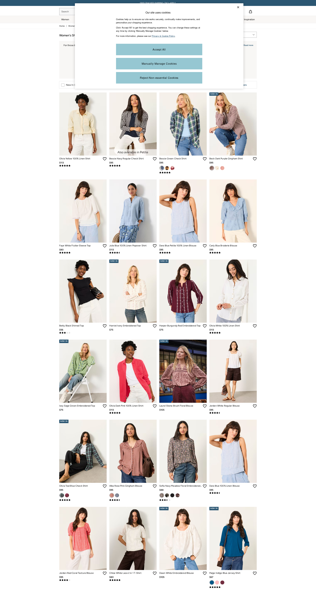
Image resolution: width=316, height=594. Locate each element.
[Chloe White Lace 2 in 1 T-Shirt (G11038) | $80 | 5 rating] (133, 580)
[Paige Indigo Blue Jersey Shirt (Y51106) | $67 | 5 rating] (233, 587)
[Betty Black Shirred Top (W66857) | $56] (83, 291)
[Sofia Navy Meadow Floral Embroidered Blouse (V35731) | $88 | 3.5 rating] (183, 500)
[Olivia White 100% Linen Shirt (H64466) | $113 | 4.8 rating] (233, 333)
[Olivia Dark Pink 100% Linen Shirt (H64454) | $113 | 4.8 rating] (133, 413)
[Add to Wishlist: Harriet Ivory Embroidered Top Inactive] (155, 326)
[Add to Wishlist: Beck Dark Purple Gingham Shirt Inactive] (255, 159)
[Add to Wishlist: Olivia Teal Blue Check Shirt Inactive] (105, 486)
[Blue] (117, 495)
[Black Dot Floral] (167, 495)
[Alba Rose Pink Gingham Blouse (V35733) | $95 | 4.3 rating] (133, 500)
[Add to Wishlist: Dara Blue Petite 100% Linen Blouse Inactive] (205, 246)
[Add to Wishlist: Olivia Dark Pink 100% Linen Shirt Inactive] (155, 406)
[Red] (172, 168)
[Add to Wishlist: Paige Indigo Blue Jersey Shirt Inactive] (255, 573)
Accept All (159, 49)
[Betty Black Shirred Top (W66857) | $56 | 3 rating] (83, 333)
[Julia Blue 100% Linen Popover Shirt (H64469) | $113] (133, 211)
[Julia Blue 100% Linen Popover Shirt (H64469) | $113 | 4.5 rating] (133, 252)
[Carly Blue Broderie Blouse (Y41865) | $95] (233, 211)
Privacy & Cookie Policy (163, 35)
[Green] (162, 168)
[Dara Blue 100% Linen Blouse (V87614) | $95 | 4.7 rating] (233, 493)
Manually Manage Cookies (159, 63)
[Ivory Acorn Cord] (217, 168)
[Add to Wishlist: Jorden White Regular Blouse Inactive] (255, 406)
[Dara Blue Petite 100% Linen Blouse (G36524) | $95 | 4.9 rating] (183, 252)
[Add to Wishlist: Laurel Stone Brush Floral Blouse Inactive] (205, 406)
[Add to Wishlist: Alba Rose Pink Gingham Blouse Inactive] (155, 486)
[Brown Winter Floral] (178, 495)
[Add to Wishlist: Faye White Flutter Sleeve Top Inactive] (105, 246)
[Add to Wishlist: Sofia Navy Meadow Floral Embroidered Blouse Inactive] (205, 486)
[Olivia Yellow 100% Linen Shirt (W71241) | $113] (83, 124)
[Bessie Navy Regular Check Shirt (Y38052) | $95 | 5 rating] (133, 165)
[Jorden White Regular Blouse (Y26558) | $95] (233, 371)
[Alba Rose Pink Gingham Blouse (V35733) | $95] (133, 451)
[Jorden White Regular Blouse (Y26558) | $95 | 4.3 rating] (233, 413)
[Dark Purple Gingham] (212, 168)
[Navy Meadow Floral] (162, 495)
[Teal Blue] (62, 495)
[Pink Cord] (222, 168)
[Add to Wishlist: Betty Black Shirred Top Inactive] (105, 326)
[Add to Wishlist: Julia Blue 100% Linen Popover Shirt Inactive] (155, 246)
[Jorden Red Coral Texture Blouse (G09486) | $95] (83, 538)
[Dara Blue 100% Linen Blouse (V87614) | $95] (233, 451)
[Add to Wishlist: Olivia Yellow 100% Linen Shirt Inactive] (105, 159)
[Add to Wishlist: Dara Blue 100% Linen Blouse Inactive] (255, 486)
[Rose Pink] (112, 495)
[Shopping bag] (250, 11)
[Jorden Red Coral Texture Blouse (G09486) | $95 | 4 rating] (83, 580)
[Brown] (167, 168)
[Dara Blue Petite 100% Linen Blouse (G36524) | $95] (183, 211)
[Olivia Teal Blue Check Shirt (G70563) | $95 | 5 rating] (83, 500)
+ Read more (247, 45)
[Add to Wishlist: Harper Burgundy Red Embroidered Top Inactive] (205, 326)
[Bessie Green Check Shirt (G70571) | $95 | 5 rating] (183, 172)
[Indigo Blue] (212, 582)
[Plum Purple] (222, 582)
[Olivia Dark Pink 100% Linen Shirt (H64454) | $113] (133, 371)
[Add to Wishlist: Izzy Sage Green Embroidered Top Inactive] (105, 406)
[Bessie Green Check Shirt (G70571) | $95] (183, 124)
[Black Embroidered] (172, 495)
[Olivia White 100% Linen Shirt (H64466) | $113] (233, 291)
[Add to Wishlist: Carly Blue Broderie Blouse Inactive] (255, 246)
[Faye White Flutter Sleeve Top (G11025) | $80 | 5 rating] (83, 252)
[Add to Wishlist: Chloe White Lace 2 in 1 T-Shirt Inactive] (155, 573)
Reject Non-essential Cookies (159, 78)
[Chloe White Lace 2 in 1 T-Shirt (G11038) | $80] (133, 538)
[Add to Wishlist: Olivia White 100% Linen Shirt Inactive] (255, 326)
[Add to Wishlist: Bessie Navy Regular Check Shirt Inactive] (155, 159)
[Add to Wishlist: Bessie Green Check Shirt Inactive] (205, 159)
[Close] (238, 7)
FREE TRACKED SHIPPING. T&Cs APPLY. (158, 3)
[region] (159, 46)
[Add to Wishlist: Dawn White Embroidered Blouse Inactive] (205, 573)
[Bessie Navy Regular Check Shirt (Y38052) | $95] (133, 124)
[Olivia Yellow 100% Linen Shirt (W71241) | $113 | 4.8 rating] (83, 165)
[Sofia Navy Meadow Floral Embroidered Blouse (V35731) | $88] (183, 451)
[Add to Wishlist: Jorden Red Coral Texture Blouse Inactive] (105, 573)
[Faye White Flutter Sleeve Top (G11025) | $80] (83, 211)
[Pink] (67, 495)
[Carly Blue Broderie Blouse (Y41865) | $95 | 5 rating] (233, 252)
